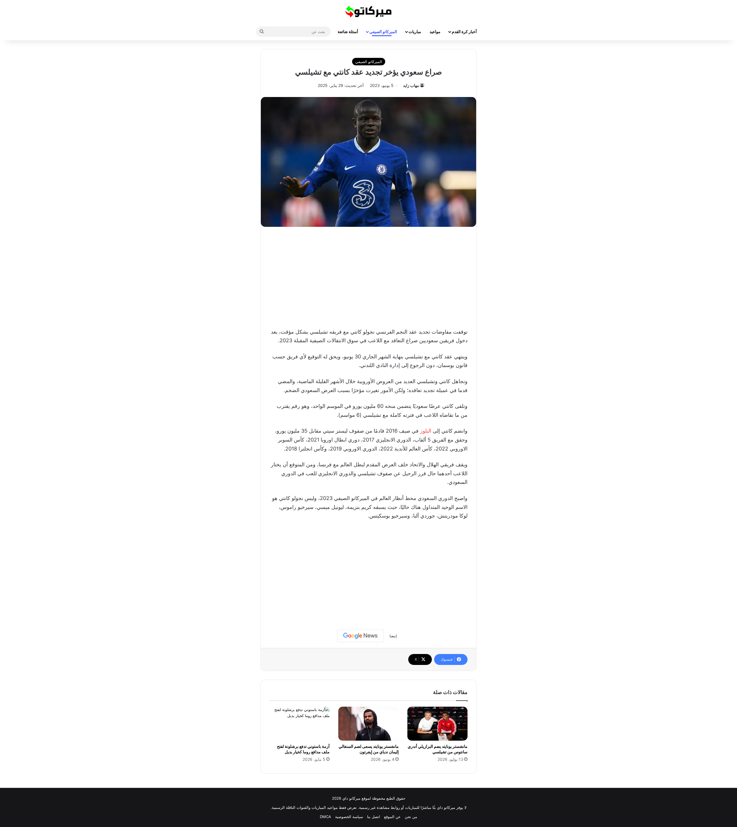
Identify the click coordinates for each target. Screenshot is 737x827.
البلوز (425, 431)
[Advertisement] (368, 275)
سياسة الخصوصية (349, 816)
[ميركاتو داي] (368, 11)
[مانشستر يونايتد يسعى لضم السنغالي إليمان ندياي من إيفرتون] (368, 724)
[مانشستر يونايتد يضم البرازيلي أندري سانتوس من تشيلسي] (437, 724)
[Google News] (360, 636)
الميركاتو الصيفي (383, 31)
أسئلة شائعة (348, 31)
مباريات (415, 31)
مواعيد (435, 31)
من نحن (411, 816)
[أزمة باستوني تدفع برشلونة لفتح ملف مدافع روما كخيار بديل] (299, 724)
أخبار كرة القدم (464, 31)
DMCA (325, 816)
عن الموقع (392, 816)
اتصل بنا (373, 816)
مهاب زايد (411, 85)
